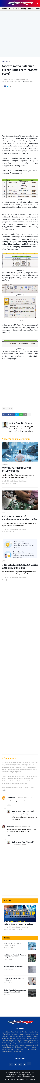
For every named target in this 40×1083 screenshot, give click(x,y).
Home (4, 8)
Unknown (11, 797)
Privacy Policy (30, 1079)
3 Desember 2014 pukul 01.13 (22, 826)
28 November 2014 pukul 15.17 (24, 797)
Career (16, 8)
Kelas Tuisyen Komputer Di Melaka (18, 924)
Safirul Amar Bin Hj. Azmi (20, 423)
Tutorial (9, 408)
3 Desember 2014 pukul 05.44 (20, 814)
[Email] (10, 86)
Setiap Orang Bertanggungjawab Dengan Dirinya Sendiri (15, 991)
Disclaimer (20, 1079)
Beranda (5, 62)
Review (31, 8)
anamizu (10, 826)
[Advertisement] (20, 34)
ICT (10, 8)
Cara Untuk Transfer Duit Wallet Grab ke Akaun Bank (20, 566)
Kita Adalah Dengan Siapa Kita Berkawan (14, 979)
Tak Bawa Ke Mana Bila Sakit (13, 967)
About (13, 1079)
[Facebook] (5, 86)
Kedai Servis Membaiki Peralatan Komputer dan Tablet (19, 518)
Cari (37, 3)
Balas (9, 804)
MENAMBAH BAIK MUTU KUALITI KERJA (16, 470)
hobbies (5, 464)
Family (23, 8)
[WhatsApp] (21, 414)
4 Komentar (29, 82)
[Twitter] (8, 86)
